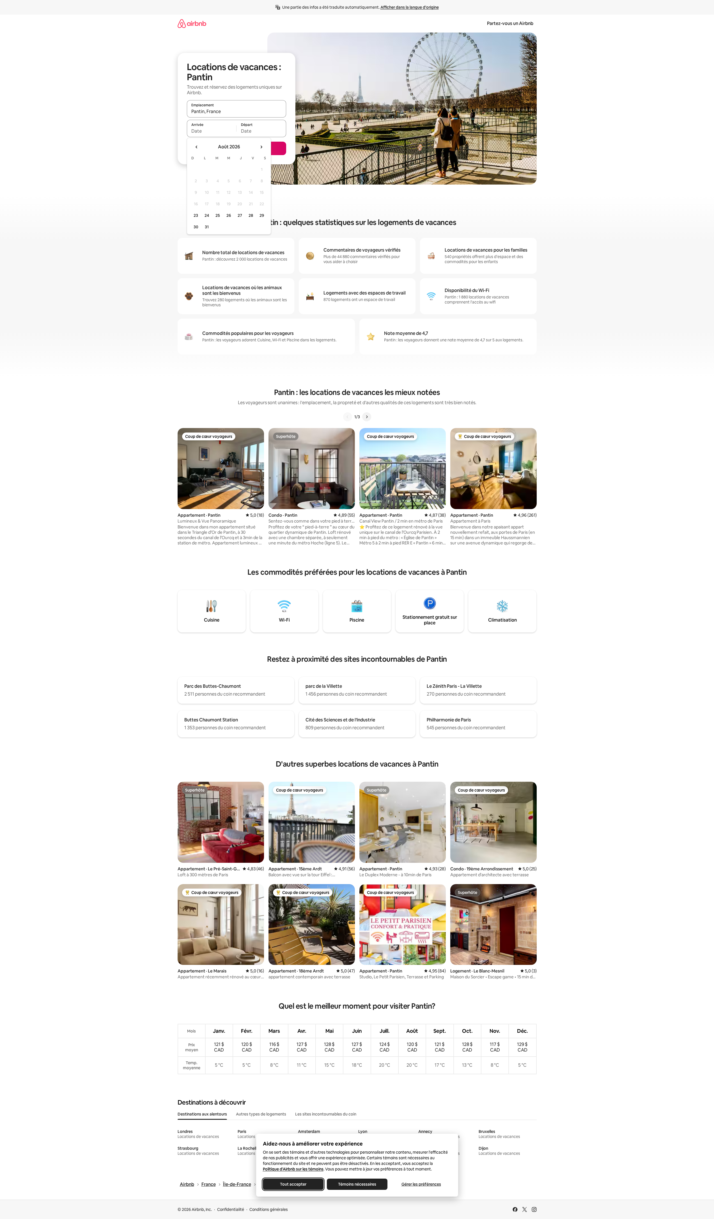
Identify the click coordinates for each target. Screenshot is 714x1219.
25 (217, 215)
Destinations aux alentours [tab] (202, 1114)
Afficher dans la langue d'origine (409, 7)
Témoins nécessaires (357, 1184)
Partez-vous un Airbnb (510, 23)
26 (228, 215)
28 (251, 215)
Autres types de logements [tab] (261, 1114)
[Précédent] (347, 416)
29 (262, 215)
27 (240, 215)
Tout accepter (293, 1184)
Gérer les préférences (421, 1184)
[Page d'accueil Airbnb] (192, 23)
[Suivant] (366, 416)
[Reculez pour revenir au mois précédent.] (196, 147)
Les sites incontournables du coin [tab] (325, 1114)
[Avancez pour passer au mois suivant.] (261, 147)
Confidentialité (230, 1209)
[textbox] (211, 131)
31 (207, 226)
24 (207, 215)
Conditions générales (268, 1209)
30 (196, 226)
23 (196, 215)
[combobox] (236, 111)
